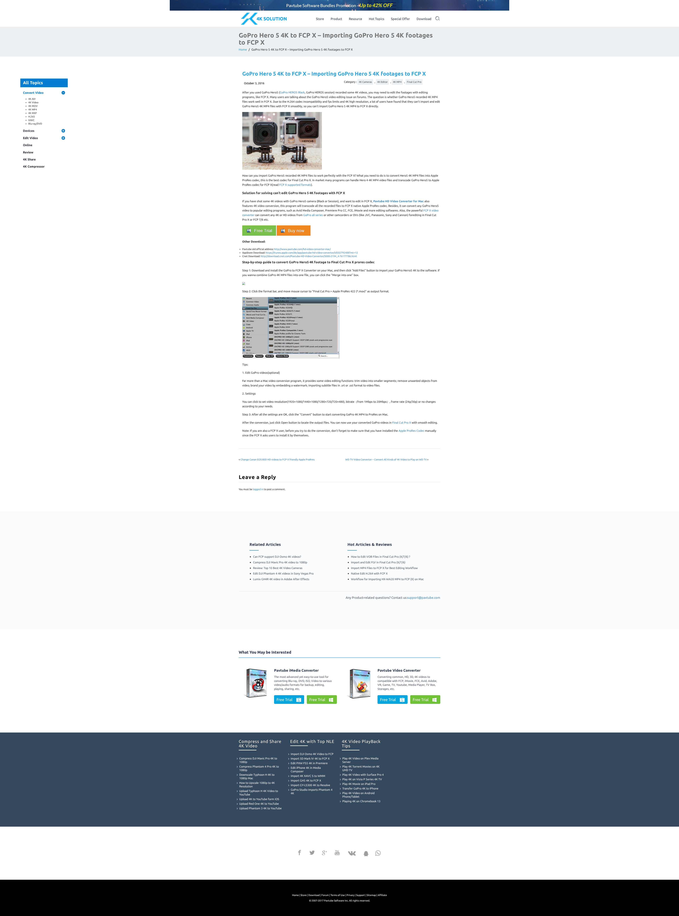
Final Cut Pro (414, 82)
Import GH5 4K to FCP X (306, 780)
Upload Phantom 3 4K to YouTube (260, 808)
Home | (296, 895)
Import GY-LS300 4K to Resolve (310, 785)
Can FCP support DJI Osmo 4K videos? (277, 556)
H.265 (31, 116)
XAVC (31, 120)
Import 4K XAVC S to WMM (308, 775)
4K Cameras (365, 82)
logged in (258, 489)
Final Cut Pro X (401, 422)
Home (243, 49)
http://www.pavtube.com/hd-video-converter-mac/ (302, 249)
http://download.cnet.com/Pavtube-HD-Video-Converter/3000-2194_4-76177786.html (309, 256)
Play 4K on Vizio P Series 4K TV (362, 779)
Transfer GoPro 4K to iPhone (360, 788)
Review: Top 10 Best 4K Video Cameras (277, 568)
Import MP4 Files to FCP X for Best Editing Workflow (384, 568)
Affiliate (382, 895)
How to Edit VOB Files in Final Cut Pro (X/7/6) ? (380, 556)
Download (424, 19)
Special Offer (400, 19)
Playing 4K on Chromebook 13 (361, 801)
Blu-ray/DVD (35, 123)
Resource (355, 19)
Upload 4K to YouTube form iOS (259, 799)
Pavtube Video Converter (399, 670)
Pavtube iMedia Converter (296, 670)
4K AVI (32, 98)
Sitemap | (372, 895)
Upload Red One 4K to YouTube (259, 803)
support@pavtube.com (423, 597)
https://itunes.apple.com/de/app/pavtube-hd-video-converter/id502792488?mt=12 (312, 252)
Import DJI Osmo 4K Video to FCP (312, 754)
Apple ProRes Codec (411, 430)
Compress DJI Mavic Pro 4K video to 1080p (280, 562)
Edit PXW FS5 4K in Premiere (309, 763)
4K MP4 (32, 109)
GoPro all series (313, 215)
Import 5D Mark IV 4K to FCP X (310, 758)
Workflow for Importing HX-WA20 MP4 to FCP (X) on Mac (387, 579)
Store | (304, 895)
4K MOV (32, 106)
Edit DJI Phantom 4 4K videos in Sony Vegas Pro (283, 573)
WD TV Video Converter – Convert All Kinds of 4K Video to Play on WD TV (386, 459)
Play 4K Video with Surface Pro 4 (363, 774)
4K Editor (382, 82)
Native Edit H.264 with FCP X (369, 573)
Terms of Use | (338, 895)
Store (320, 19)
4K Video (33, 102)
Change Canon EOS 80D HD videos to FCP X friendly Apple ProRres (277, 459)
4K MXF (32, 113)
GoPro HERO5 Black (292, 92)
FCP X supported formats (295, 184)
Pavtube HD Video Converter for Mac (398, 201)
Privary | (351, 895)
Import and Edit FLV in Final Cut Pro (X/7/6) (378, 562)
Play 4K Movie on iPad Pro (358, 783)
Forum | (325, 895)
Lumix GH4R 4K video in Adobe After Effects (281, 579)
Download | (314, 895)
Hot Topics (376, 19)
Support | (361, 895)
